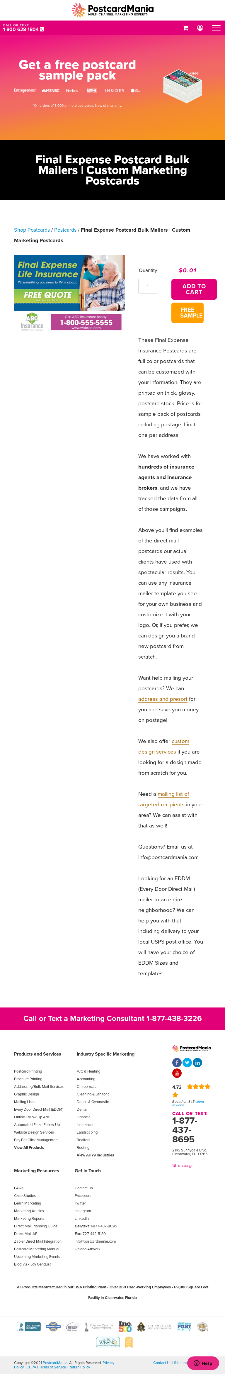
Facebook (83, 1195)
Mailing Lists (24, 1102)
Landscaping (87, 1132)
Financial (84, 1117)
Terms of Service (52, 1367)
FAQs (18, 1188)
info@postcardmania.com (95, 1241)
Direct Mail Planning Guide (35, 1226)
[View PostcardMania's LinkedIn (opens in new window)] (197, 1063)
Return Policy (79, 1367)
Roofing (83, 1147)
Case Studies (25, 1195)
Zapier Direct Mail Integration (38, 1241)
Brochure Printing (28, 1079)
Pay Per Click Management (36, 1140)
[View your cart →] (185, 28)
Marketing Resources (36, 1171)
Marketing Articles (29, 1211)
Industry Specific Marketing (105, 1054)
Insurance (85, 1124)
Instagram (83, 1211)
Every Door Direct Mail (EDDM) (38, 1109)
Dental (82, 1109)
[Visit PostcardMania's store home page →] (112, 10)
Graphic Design (26, 1094)
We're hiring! (182, 1165)
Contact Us (84, 1188)
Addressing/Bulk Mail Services (39, 1086)
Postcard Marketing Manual (36, 1249)
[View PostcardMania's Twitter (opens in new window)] (187, 1063)
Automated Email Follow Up (37, 1124)
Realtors (83, 1140)
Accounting (86, 1079)
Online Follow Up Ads (32, 1117)
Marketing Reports (29, 1218)
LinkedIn (82, 1218)
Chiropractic (86, 1086)
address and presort (163, 699)
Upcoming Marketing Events (37, 1256)
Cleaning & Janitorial (93, 1094)
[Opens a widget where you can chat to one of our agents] (203, 1363)
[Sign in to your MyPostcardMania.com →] (200, 28)
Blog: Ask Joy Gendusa (33, 1264)
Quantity (148, 270)
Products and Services (37, 1054)
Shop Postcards (32, 230)
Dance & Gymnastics (93, 1102)
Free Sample (191, 312)
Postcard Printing (28, 1071)
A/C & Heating (88, 1071)
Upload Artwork (87, 1249)
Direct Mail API (26, 1233)
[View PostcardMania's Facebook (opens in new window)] (177, 1063)
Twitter (80, 1203)
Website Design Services (34, 1132)
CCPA (31, 1367)
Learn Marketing (27, 1203)
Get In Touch (88, 1171)
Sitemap (181, 1363)
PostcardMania (55, 1363)
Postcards (65, 230)
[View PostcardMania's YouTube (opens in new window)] (177, 1073)
